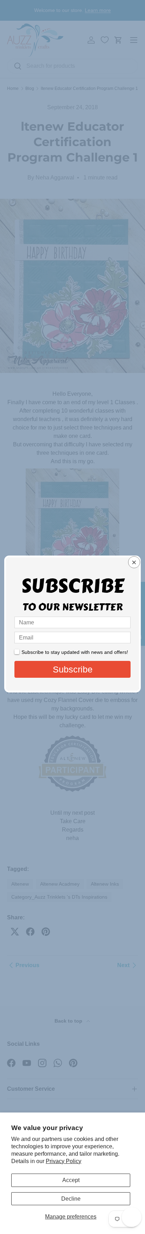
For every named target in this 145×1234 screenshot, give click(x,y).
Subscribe (73, 669)
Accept (71, 1180)
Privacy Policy (63, 1161)
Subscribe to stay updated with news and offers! (74, 652)
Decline (71, 1199)
